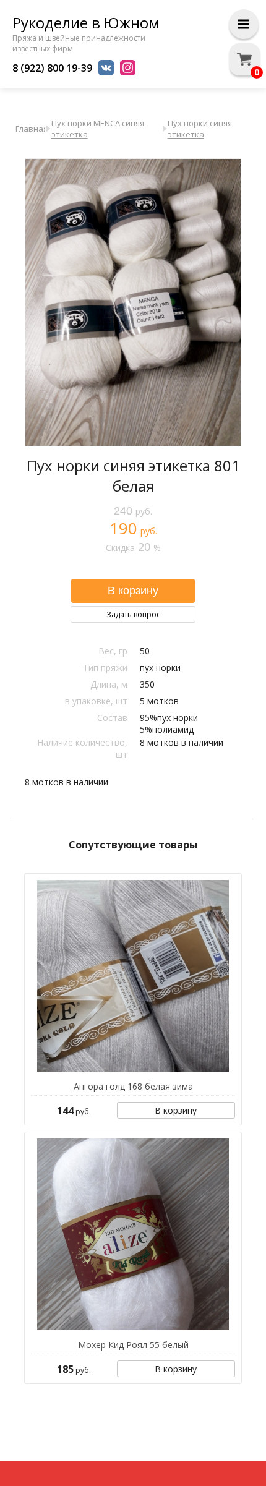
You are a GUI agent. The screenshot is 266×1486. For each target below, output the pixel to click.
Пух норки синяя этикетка (200, 128)
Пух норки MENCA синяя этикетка (97, 128)
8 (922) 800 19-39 (52, 68)
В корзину (176, 1110)
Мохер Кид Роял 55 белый (133, 1345)
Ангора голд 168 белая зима (133, 1086)
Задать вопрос (133, 614)
